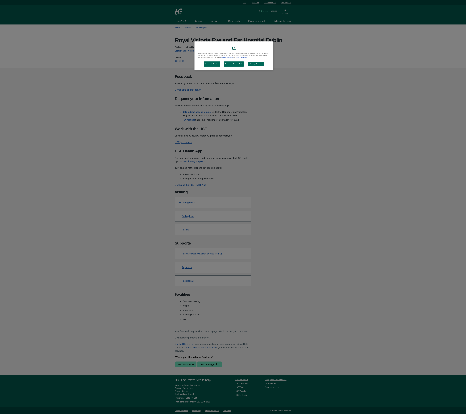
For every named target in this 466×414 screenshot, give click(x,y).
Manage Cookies (256, 64)
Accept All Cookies (212, 64)
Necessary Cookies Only (233, 64)
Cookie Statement (227, 57)
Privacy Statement (241, 57)
